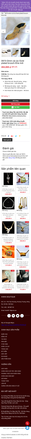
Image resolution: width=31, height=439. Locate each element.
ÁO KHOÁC (4, 356)
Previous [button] (3, 31)
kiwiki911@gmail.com (11, 310)
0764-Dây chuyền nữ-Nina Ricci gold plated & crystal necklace (8, 261)
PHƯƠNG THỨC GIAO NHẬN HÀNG (11, 373)
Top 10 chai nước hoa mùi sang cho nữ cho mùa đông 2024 (14, 417)
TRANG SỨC (4, 349)
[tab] (7, 139)
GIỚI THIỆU (4, 368)
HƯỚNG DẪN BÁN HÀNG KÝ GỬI (10, 386)
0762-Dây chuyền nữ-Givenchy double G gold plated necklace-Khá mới (23, 263)
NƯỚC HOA (4, 334)
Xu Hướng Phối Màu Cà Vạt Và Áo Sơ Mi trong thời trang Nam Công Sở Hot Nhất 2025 (15, 396)
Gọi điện (16, 107)
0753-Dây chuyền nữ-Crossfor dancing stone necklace (8, 190)
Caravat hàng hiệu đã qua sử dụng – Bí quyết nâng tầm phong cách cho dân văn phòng (15, 407)
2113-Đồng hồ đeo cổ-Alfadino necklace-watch (23, 215)
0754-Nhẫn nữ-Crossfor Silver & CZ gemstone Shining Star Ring (8, 286)
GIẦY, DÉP (4, 354)
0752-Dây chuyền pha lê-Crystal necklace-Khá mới (8, 215)
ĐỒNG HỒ (4, 336)
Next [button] (27, 31)
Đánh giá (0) (7, 140)
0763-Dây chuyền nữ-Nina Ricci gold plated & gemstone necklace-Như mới (23, 237)
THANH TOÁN (5, 381)
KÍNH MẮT (4, 341)
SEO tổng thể (22, 434)
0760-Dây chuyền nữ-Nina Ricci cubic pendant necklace (23, 188)
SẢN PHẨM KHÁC (6, 358)
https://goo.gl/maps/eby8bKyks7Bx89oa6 (13, 325)
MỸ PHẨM (4, 351)
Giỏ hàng (15, 100)
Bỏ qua (20, 9)
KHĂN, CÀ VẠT (5, 346)
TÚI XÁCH (4, 339)
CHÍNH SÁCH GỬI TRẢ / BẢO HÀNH (11, 371)
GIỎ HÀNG (4, 378)
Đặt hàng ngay (15, 104)
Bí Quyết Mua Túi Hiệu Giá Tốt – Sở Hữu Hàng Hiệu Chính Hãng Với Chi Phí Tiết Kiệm (15, 412)
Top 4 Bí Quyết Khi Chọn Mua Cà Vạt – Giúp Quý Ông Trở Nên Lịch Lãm (14, 402)
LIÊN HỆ (3, 383)
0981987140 (27, 428)
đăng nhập (12, 157)
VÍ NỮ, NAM (4, 344)
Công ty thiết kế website (8, 434)
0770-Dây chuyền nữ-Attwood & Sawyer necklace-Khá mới (8, 239)
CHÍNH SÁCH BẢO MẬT (7, 376)
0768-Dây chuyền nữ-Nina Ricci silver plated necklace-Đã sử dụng (23, 286)
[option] (15, 31)
